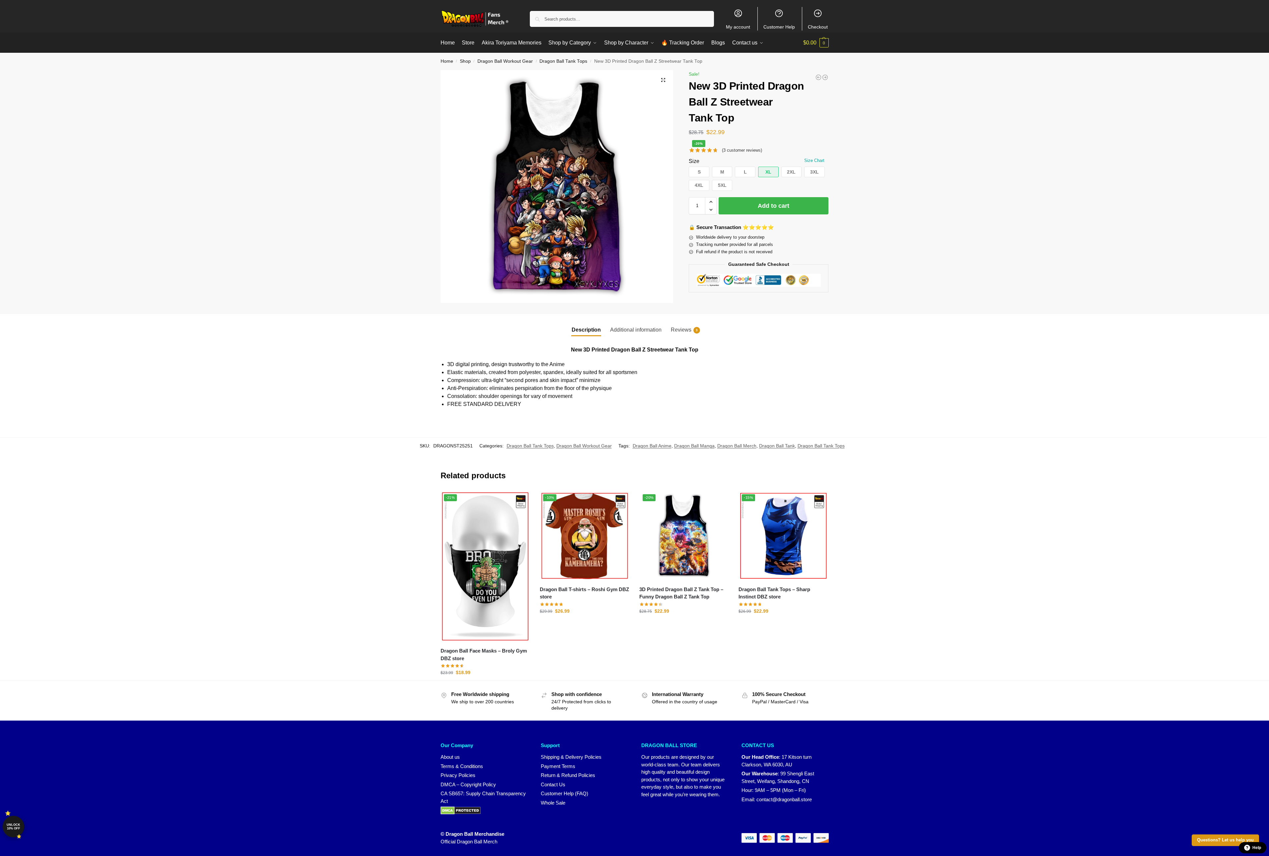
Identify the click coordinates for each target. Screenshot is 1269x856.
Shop (465, 61)
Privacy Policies (458, 775)
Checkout (818, 27)
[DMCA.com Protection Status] (484, 811)
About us (450, 757)
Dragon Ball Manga (694, 445)
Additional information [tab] (636, 330)
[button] (816, 43)
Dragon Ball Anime (652, 445)
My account (738, 27)
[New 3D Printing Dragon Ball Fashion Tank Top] (818, 77)
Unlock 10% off (13, 826)
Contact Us (553, 784)
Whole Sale (553, 803)
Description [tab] (586, 330)
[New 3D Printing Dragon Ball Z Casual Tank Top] (825, 77)
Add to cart (773, 205)
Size (694, 161)
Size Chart (814, 160)
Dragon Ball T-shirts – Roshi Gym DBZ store (584, 593)
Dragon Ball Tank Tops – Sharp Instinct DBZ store (774, 593)
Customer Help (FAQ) (564, 793)
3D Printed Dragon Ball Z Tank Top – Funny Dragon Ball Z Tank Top (681, 593)
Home (447, 61)
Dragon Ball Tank (777, 445)
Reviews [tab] (684, 330)
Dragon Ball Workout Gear (505, 61)
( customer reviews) (742, 150)
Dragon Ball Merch (736, 445)
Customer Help (779, 27)
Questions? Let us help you (1225, 840)
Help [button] (1256, 847)
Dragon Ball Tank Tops (563, 61)
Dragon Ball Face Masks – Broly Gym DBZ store (484, 654)
